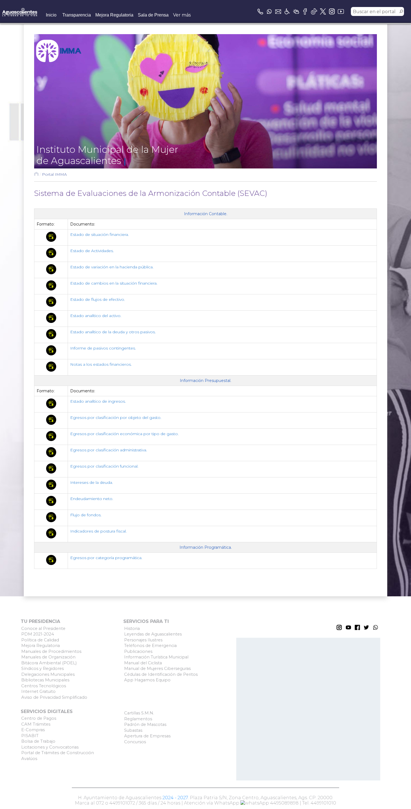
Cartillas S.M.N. (139, 713)
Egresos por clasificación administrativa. (108, 449)
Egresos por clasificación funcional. (104, 466)
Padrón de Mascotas (145, 724)
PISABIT (30, 735)
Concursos (135, 741)
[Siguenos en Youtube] (341, 11)
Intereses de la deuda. (91, 482)
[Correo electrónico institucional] (278, 11)
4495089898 (284, 803)
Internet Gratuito (38, 691)
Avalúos (29, 758)
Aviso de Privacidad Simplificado (54, 697)
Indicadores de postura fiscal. (98, 531)
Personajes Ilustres (143, 639)
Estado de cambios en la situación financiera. (113, 283)
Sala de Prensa (153, 15)
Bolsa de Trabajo (38, 741)
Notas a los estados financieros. (101, 364)
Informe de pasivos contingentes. (103, 348)
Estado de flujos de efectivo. (97, 299)
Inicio (51, 15)
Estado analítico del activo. (95, 315)
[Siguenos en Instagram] (332, 11)
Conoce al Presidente (43, 628)
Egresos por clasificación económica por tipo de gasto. (124, 433)
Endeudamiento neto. (91, 498)
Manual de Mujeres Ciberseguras (157, 668)
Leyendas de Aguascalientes (153, 634)
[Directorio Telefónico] (260, 11)
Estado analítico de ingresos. (98, 401)
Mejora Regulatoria (114, 15)
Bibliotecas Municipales (45, 680)
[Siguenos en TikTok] (314, 11)
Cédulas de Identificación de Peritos (161, 674)
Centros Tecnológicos (43, 685)
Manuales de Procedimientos (51, 651)
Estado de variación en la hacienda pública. (111, 266)
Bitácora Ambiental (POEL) (49, 662)
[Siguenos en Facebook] (305, 11)
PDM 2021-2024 (37, 634)
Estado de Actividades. (92, 250)
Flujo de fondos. (85, 514)
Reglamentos (138, 718)
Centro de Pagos (38, 718)
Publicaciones (138, 651)
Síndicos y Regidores (42, 668)
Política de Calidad (40, 639)
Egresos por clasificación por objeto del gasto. (115, 417)
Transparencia (76, 15)
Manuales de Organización (48, 657)
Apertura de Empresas (147, 735)
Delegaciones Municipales (48, 674)
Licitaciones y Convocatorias (50, 747)
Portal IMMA (54, 174)
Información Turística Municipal (156, 657)
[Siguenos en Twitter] (323, 11)
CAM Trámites (35, 724)
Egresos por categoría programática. (106, 557)
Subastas (133, 730)
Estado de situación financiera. (99, 234)
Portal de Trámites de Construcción (57, 752)
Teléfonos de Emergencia (150, 645)
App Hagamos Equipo (147, 680)
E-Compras (33, 729)
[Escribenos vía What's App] (269, 11)
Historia (132, 628)
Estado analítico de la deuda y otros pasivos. (113, 331)
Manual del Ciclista (143, 662)
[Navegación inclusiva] (287, 11)
